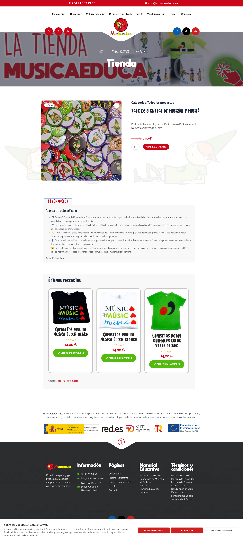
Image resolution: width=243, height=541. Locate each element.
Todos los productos (160, 102)
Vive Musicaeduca (156, 14)
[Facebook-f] (177, 31)
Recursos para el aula (120, 14)
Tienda (173, 14)
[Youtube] (196, 31)
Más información (30, 535)
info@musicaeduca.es (163, 3)
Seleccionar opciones (72, 352)
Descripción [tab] (58, 201)
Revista (139, 14)
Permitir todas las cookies (153, 530)
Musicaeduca (59, 14)
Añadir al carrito (156, 146)
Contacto (186, 14)
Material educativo (95, 14)
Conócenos (76, 14)
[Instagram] (186, 31)
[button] (116, 105)
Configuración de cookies (221, 530)
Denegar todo (186, 530)
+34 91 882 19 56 (83, 3)
